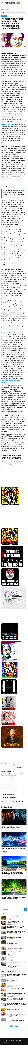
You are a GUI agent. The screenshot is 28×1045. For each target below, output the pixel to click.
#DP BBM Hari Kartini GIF (8, 794)
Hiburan (7, 9)
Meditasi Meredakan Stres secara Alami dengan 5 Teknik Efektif (15, 927)
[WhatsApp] (13, 50)
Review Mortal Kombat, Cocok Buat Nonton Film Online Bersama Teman (12, 826)
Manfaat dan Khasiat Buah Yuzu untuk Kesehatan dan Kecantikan (16, 1009)
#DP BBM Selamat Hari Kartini (9, 797)
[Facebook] (7, 50)
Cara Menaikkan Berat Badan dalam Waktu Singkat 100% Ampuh (16, 989)
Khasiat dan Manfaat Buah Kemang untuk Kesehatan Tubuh (16, 984)
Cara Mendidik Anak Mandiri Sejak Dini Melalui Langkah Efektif (16, 958)
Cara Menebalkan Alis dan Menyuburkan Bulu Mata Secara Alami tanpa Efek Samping (16, 1014)
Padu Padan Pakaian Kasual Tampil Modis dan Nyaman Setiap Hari (16, 932)
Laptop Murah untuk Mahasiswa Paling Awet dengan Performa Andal (16, 947)
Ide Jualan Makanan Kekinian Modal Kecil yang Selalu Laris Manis (16, 937)
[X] (10, 50)
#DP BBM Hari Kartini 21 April (9, 785)
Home (2, 9)
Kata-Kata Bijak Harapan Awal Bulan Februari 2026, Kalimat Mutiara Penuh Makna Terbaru (12, 874)
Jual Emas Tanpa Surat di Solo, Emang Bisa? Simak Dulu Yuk (16, 980)
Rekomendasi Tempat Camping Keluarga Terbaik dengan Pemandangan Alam (15, 942)
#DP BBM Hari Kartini (7, 782)
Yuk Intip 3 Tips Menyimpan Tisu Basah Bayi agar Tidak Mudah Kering (16, 975)
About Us (8, 1040)
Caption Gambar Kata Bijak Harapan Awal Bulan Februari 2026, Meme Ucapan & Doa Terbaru (13, 850)
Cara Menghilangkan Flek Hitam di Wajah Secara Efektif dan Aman (15, 922)
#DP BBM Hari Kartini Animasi (9, 788)
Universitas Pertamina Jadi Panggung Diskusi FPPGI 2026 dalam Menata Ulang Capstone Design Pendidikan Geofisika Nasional (16, 964)
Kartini (14, 332)
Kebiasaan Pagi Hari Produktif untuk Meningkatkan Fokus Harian (16, 994)
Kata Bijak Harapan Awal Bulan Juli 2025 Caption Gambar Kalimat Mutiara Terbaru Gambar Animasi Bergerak (14, 897)
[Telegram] (16, 50)
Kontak (20, 1040)
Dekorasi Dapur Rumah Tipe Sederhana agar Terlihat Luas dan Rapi (15, 953)
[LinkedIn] (19, 50)
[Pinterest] (22, 50)
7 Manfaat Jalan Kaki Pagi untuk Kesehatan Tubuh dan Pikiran (15, 917)
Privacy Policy (14, 1040)
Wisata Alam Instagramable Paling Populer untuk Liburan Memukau (16, 999)
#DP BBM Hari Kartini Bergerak (10, 791)
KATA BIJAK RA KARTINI (13, 429)
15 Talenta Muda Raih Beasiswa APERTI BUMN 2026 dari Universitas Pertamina (16, 1004)
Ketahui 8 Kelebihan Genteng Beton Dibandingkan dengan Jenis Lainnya (16, 1019)
